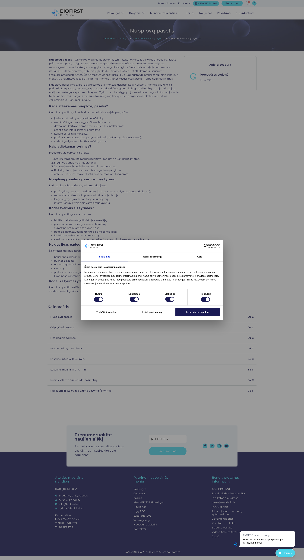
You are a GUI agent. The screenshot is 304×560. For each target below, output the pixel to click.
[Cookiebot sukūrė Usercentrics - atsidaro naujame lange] (206, 246)
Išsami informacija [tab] (152, 256)
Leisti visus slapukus (197, 312)
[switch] (134, 299)
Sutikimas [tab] (104, 256)
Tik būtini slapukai (106, 312)
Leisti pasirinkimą (152, 312)
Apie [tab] (199, 256)
